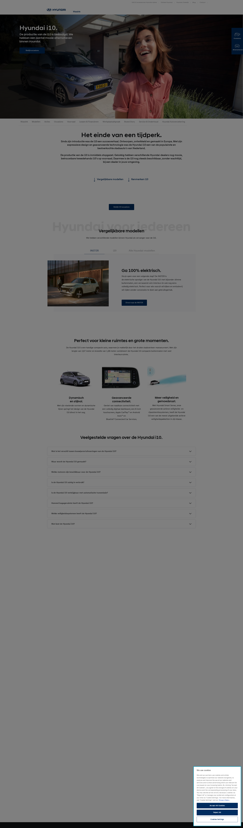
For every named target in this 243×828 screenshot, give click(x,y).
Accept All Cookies (217, 806)
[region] (217, 796)
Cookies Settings (217, 819)
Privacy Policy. (224, 800)
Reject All (217, 812)
